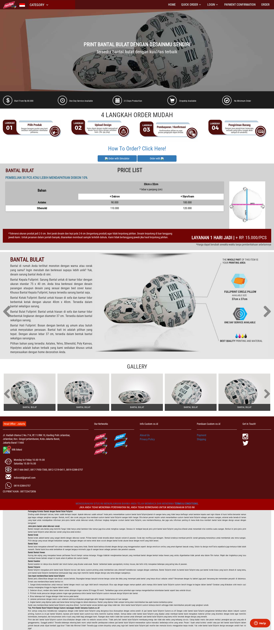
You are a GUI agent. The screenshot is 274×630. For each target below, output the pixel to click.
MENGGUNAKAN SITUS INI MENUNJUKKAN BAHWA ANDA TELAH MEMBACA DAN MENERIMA (125, 503)
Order (265, 4)
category (37, 5)
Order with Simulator (118, 158)
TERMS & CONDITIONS (186, 503)
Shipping (201, 439)
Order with (155, 158)
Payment (201, 435)
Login (211, 4)
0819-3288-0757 (22, 485)
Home (172, 4)
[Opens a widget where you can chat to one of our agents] (260, 623)
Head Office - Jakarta (14, 423)
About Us (145, 435)
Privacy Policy (147, 439)
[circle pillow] (30, 392)
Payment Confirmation (240, 4)
